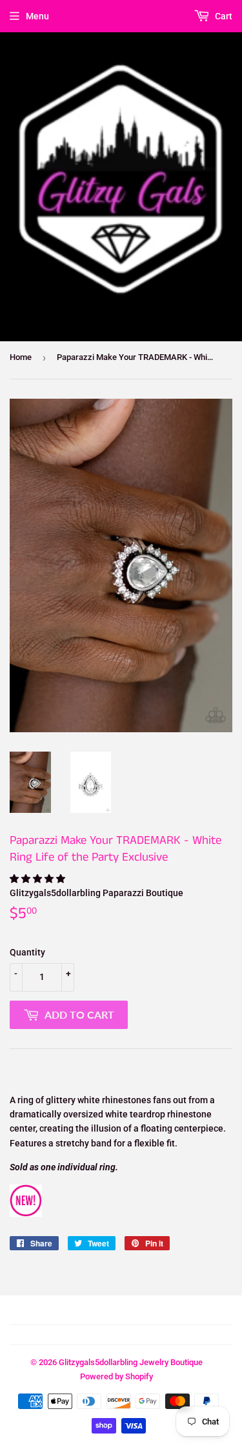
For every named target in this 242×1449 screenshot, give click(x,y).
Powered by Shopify (116, 1376)
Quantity (27, 952)
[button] (38, 879)
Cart (222, 16)
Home (21, 357)
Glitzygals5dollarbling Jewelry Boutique (131, 1362)
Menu (37, 16)
